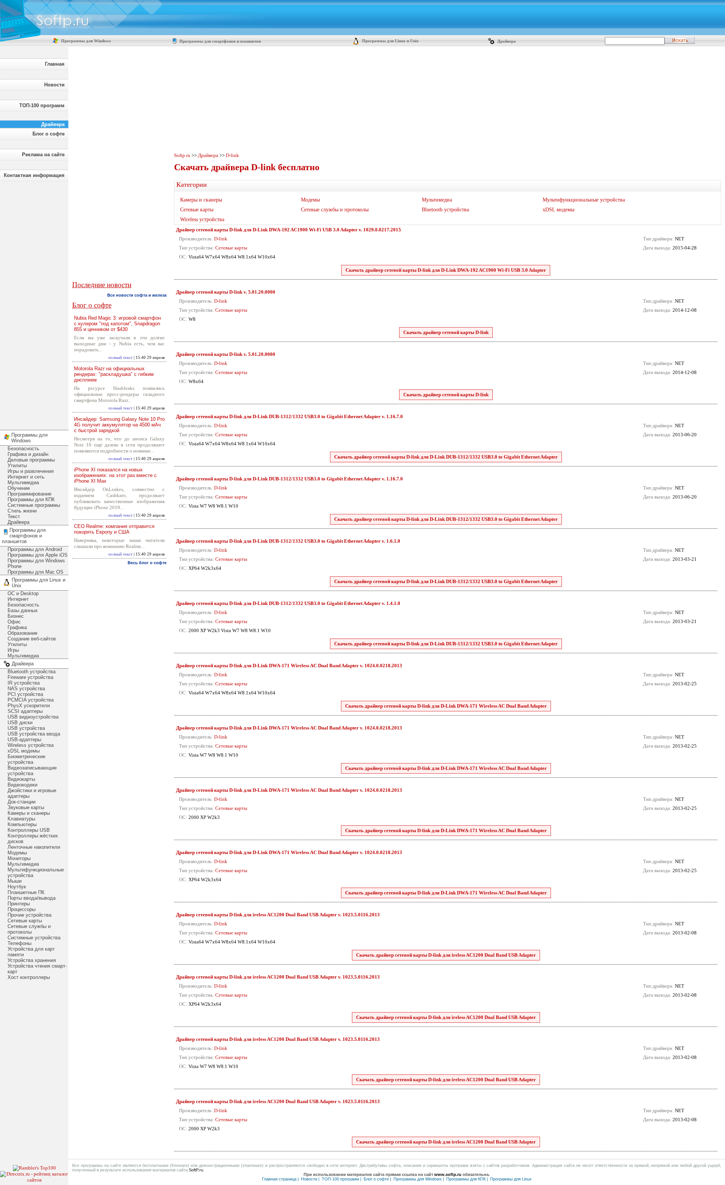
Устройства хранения (32, 960)
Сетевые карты (25, 920)
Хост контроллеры (29, 977)
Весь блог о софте (147, 562)
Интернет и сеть (26, 477)
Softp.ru (182, 155)
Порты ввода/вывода (32, 898)
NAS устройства (26, 688)
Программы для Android (35, 549)
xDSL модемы (24, 751)
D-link (232, 155)
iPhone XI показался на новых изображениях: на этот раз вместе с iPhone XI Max (115, 475)
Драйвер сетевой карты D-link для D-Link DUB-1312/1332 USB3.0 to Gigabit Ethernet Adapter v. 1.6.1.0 (288, 541)
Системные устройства (34, 937)
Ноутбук (17, 887)
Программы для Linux (511, 1179)
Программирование (29, 494)
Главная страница (279, 1179)
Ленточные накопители (34, 847)
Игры (13, 650)
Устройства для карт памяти (31, 951)
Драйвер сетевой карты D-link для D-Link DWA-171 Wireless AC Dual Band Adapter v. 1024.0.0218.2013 (289, 665)
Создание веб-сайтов (32, 639)
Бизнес (16, 616)
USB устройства (26, 728)
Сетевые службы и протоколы (29, 929)
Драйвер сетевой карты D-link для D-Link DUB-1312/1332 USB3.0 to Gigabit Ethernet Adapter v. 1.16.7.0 (289, 416)
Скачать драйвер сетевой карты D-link (446, 332)
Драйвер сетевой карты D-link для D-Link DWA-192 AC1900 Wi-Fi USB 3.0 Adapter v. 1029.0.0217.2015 (288, 229)
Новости (54, 85)
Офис (14, 622)
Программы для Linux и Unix (390, 41)
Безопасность (23, 448)
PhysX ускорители (29, 705)
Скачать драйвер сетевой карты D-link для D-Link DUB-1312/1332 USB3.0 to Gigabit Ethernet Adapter (446, 457)
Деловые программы (31, 460)
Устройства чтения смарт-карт (37, 968)
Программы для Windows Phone (36, 563)
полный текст (120, 358)
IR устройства (24, 683)
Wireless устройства (31, 745)
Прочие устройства (29, 915)
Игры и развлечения (31, 471)
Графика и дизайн (28, 454)
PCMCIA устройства (31, 700)
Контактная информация (34, 175)
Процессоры (21, 909)
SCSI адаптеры (25, 711)
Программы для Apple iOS (38, 555)
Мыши (15, 881)
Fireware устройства (30, 677)
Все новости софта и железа (137, 295)
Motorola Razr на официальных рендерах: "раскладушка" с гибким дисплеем (114, 374)
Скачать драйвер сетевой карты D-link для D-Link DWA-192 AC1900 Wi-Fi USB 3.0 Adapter (446, 270)
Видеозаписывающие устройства (32, 770)
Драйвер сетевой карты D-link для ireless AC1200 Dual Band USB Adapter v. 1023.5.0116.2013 (278, 914)
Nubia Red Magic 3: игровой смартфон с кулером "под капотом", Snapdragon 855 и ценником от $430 (117, 323)
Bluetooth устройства (32, 671)
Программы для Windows (85, 41)
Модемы (17, 853)
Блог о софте (48, 134)
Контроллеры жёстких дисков (33, 838)
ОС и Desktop (23, 593)
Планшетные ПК (26, 892)
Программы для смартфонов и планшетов (219, 41)
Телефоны (19, 943)
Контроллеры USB (29, 830)
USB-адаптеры (24, 739)
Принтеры (19, 903)
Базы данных (23, 610)
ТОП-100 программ (42, 105)
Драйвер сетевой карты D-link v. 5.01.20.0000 (225, 292)
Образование (22, 633)
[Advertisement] (34, 303)
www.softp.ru (447, 1174)
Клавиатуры (21, 819)
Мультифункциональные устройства (36, 872)
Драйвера (506, 41)
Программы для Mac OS (35, 572)
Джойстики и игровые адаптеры (32, 793)
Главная (55, 64)
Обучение (19, 488)
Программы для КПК (31, 499)
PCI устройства (25, 694)
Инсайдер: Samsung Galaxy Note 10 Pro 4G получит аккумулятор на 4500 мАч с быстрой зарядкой (119, 424)
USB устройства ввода (34, 734)
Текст (14, 516)
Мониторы (19, 858)
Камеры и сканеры (29, 813)
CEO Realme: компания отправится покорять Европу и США (114, 529)
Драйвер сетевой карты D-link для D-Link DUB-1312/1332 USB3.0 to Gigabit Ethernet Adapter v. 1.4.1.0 (288, 603)
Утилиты (17, 465)
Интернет (18, 599)
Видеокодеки (22, 785)
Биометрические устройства (26, 759)
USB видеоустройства (33, 717)
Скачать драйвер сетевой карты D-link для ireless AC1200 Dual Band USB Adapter (446, 955)
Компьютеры (22, 824)
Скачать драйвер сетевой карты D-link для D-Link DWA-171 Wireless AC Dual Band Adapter (446, 706)
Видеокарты (21, 779)
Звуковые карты (26, 807)
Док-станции (21, 802)
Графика (17, 627)
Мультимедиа (23, 482)
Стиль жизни (22, 511)
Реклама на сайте (43, 154)
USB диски (20, 722)
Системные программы (34, 505)
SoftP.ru (196, 1170)
